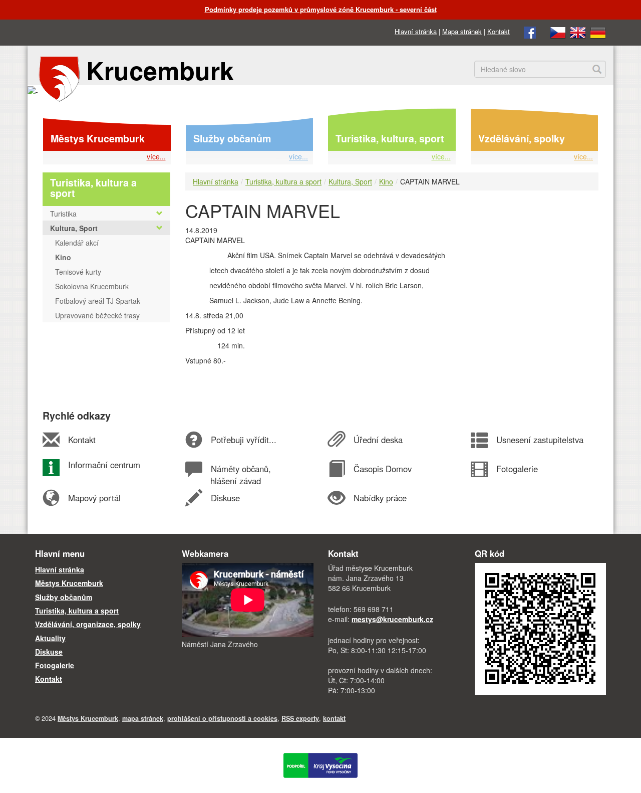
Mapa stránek (462, 31)
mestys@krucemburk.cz (392, 619)
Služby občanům (232, 138)
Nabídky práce (380, 498)
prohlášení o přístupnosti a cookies (222, 718)
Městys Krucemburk (98, 138)
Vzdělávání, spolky (521, 138)
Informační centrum (104, 465)
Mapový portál (94, 498)
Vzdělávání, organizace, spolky (88, 624)
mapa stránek (142, 718)
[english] (578, 31)
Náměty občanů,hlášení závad (240, 475)
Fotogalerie (516, 469)
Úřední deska (378, 440)
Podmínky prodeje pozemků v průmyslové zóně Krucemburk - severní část (321, 9)
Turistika (63, 214)
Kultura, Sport (350, 181)
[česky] (558, 31)
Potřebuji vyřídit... (243, 440)
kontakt (334, 718)
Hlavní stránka (416, 31)
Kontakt (498, 31)
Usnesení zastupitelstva (539, 440)
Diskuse (225, 498)
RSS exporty (300, 718)
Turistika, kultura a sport (283, 181)
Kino (386, 181)
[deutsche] (598, 31)
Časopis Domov (382, 469)
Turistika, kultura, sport (390, 138)
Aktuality (50, 638)
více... (156, 156)
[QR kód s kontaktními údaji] (540, 628)
